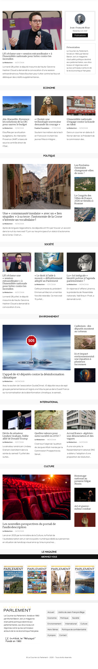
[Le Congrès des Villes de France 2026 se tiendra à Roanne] (84, 214)
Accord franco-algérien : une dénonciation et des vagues (80, 436)
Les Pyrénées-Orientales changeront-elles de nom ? (84, 169)
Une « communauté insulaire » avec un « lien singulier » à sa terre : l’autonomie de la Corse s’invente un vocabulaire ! (32, 216)
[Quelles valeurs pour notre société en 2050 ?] (49, 419)
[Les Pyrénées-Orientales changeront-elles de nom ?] (84, 184)
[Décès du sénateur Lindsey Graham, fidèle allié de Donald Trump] (17, 419)
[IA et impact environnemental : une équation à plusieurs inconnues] (84, 375)
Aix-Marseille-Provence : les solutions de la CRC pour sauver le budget (16, 122)
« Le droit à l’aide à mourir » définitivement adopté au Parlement (48, 278)
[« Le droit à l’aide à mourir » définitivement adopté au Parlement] (49, 262)
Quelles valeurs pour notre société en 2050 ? (47, 434)
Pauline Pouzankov (42, 128)
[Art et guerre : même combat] (84, 520)
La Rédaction (8, 62)
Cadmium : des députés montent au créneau (84, 329)
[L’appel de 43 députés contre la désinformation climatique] (37, 347)
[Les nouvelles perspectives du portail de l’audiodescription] (37, 497)
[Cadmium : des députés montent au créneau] (84, 342)
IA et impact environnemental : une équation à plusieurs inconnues (84, 359)
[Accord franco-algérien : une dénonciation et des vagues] (81, 419)
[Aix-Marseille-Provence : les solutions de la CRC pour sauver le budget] (17, 105)
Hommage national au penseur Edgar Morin (82, 480)
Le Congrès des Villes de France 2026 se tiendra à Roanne (83, 199)
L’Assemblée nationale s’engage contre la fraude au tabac (81, 122)
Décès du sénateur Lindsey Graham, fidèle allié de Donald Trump (16, 436)
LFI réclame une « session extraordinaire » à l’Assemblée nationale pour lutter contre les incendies (27, 56)
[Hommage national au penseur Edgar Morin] (84, 495)
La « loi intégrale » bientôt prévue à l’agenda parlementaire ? (81, 278)
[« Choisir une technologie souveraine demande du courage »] (49, 105)
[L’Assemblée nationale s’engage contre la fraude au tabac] (81, 105)
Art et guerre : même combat (82, 507)
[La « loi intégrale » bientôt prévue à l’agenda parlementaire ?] (81, 262)
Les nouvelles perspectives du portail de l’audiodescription (29, 526)
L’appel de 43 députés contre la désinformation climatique (33, 376)
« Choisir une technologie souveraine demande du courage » (48, 122)
